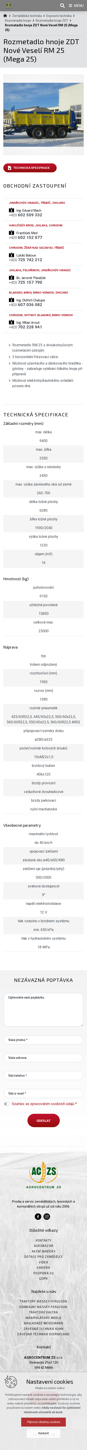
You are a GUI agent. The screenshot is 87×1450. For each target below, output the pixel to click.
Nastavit (43, 1433)
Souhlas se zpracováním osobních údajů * (44, 1104)
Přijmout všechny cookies (43, 1422)
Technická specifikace (31, 167)
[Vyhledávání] (62, 5)
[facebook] (38, 1216)
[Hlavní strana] (6, 15)
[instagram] (47, 1216)
